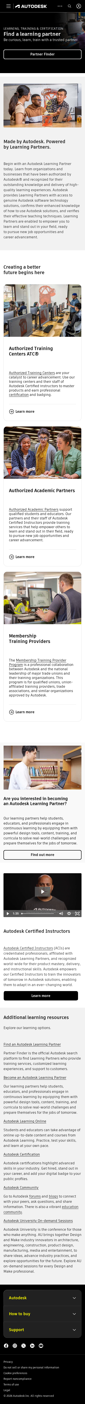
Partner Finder (42, 54)
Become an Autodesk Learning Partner (34, 1077)
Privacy (8, 1362)
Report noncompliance (17, 1379)
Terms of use (11, 1384)
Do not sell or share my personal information (31, 1367)
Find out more (42, 854)
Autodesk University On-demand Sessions (38, 1220)
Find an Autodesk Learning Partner (32, 1044)
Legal (6, 1390)
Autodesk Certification (21, 1154)
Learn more (24, 411)
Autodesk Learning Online (24, 1121)
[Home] (31, 6)
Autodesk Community (21, 1187)
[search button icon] (69, 6)
